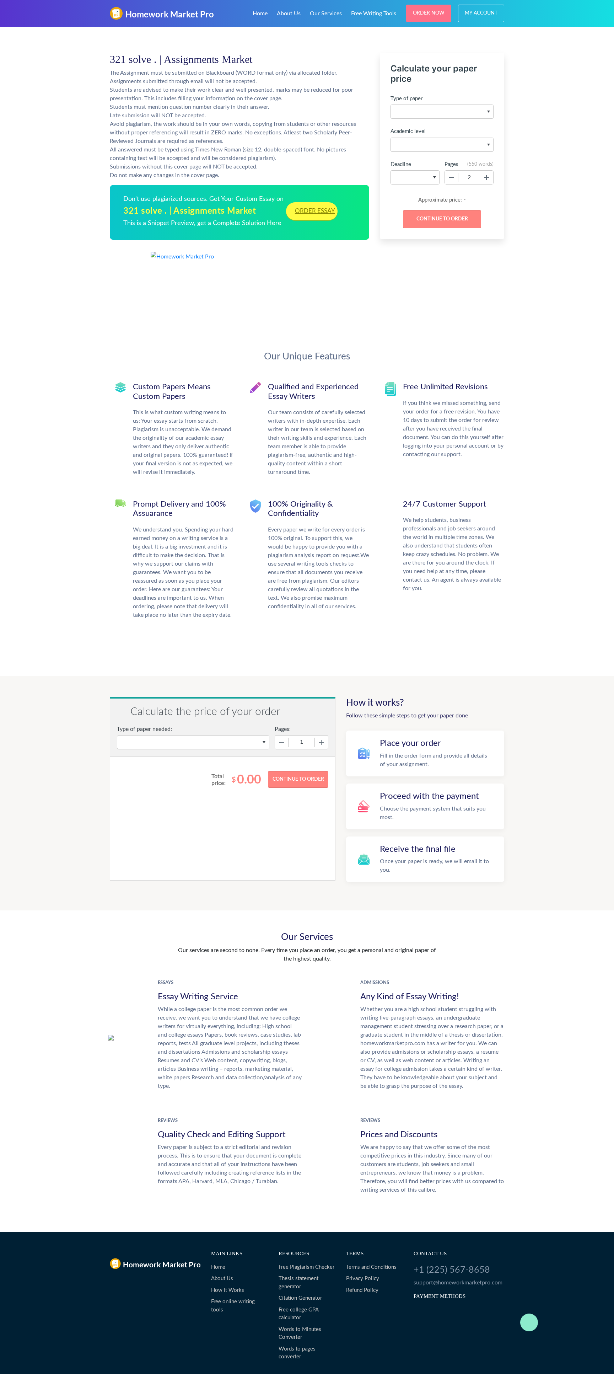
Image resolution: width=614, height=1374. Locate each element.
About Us (289, 13)
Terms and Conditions (371, 1267)
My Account (481, 13)
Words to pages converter (297, 1353)
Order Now (429, 13)
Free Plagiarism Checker (306, 1267)
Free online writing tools (233, 1305)
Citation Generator (300, 1298)
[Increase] (486, 177)
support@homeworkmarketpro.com (458, 1282)
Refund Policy (362, 1290)
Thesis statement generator (298, 1282)
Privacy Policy (362, 1278)
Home (260, 13)
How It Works (227, 1290)
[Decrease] (451, 177)
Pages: (283, 729)
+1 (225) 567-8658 (452, 1270)
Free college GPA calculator (298, 1314)
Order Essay (315, 211)
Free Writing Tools (373, 13)
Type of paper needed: (144, 729)
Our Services (326, 13)
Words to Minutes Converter (300, 1333)
